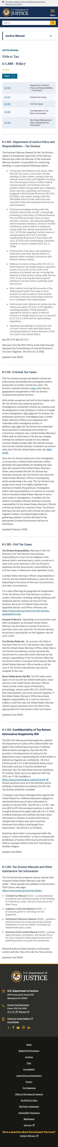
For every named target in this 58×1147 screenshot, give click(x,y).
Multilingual (29, 1119)
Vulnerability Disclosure (29, 1113)
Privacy (29, 1082)
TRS (22, 1012)
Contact (27, 1136)
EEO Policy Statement (29, 1107)
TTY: (11, 1012)
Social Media (13, 1022)
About (29, 1045)
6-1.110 (7, 97)
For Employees (29, 1088)
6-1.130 (7, 112)
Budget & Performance (29, 1051)
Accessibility (29, 1069)
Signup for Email (18, 1019)
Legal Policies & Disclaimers (29, 1076)
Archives (29, 1057)
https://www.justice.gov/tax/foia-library (22, 890)
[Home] (15, 16)
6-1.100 (7, 88)
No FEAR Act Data (29, 1100)
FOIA (29, 1063)
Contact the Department (18, 1005)
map (33, 388)
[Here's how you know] (29, 3)
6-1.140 (7, 123)
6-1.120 (7, 104)
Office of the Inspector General (29, 1094)
